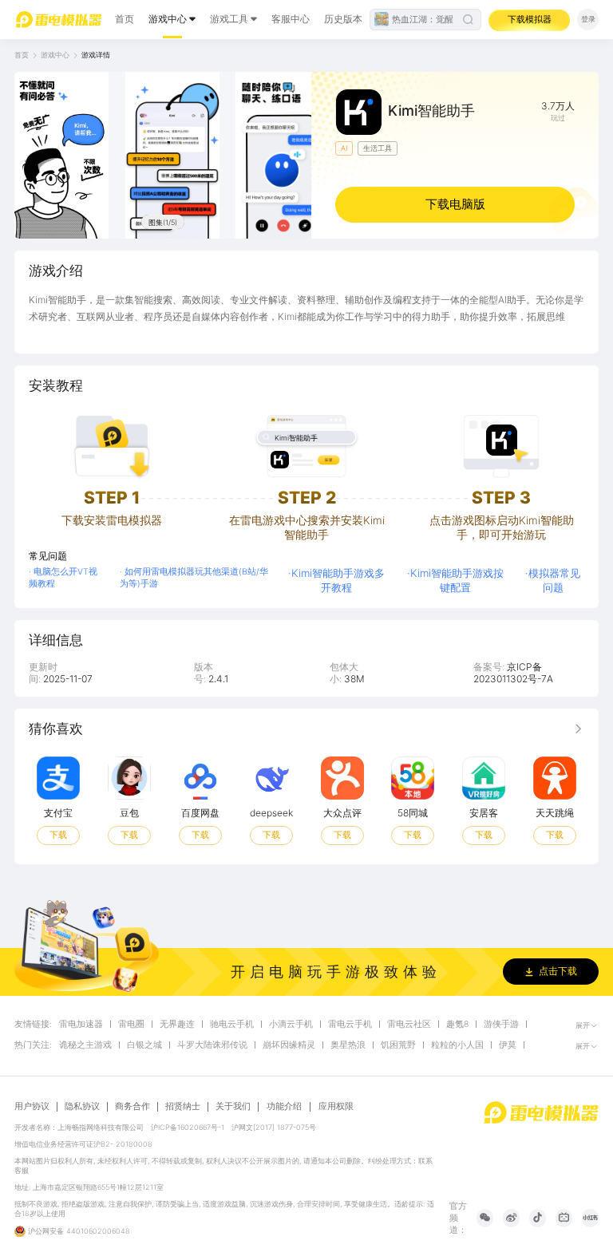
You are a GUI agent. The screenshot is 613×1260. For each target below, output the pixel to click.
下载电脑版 (455, 203)
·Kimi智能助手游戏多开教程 (336, 580)
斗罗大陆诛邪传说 (212, 1045)
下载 (58, 835)
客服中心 (290, 19)
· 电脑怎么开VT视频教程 (63, 578)
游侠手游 (501, 1024)
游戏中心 (167, 19)
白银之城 (144, 1045)
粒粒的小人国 (457, 1045)
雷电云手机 (350, 1024)
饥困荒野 (398, 1045)
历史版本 (343, 19)
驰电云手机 (232, 1024)
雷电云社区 (409, 1024)
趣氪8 (457, 1024)
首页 (124, 19)
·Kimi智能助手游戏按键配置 (455, 580)
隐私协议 (82, 1107)
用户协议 (31, 1107)
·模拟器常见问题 (552, 580)
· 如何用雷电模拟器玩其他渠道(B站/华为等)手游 (194, 578)
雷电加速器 (81, 1024)
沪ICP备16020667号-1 (187, 1127)
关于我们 (233, 1107)
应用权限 (336, 1106)
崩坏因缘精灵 (289, 1045)
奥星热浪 (348, 1045)
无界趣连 (177, 1024)
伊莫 (507, 1045)
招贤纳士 (182, 1107)
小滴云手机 (291, 1024)
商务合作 (132, 1107)
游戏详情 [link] (95, 54)
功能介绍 (284, 1106)
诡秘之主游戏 (85, 1045)
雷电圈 (131, 1024)
